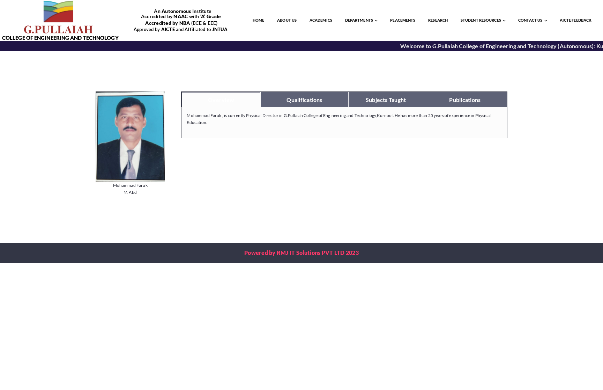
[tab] (221, 99)
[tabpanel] (344, 123)
